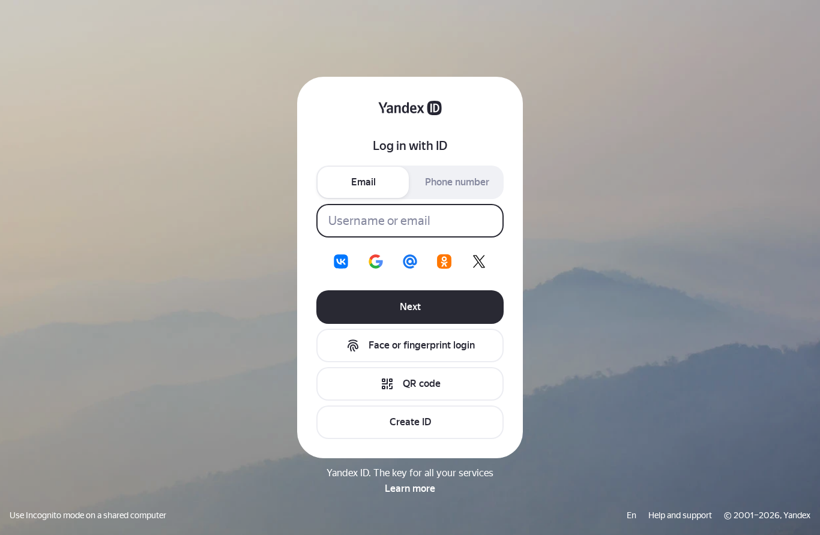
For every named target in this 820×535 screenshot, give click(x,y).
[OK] (444, 261)
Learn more (410, 488)
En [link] (631, 515)
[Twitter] (479, 261)
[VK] (341, 261)
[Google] (375, 261)
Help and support (680, 515)
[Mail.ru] (410, 261)
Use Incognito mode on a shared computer (88, 515)
